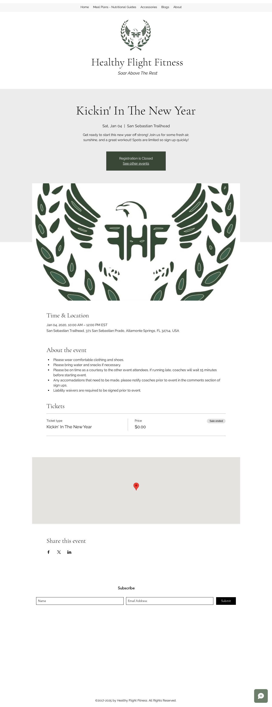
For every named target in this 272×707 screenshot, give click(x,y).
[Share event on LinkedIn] (69, 552)
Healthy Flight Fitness (137, 62)
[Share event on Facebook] (49, 552)
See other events (136, 163)
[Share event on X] (59, 552)
